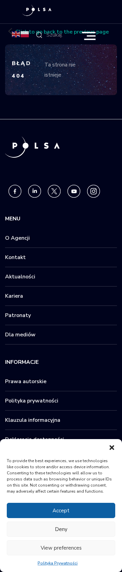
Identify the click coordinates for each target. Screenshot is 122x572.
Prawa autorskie (25, 381)
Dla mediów (20, 334)
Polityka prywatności (31, 401)
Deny (61, 529)
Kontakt (15, 257)
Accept (61, 510)
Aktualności (20, 276)
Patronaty (18, 315)
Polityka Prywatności (58, 563)
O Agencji (17, 238)
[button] (111, 447)
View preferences (61, 548)
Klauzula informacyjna (32, 420)
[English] (16, 34)
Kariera (14, 296)
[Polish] (25, 34)
